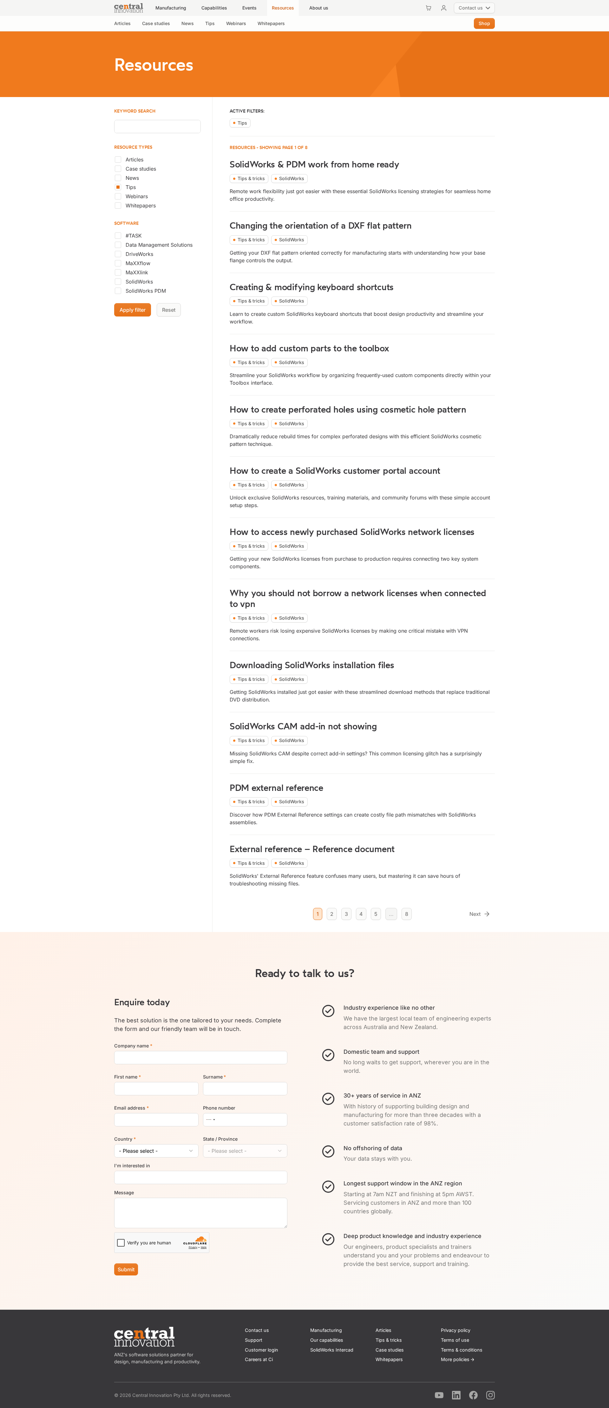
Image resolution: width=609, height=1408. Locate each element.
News (132, 178)
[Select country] (210, 1120)
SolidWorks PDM (146, 291)
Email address (131, 1108)
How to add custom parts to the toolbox (309, 348)
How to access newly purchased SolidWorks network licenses (352, 531)
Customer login (261, 1350)
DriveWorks (139, 254)
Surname (214, 1076)
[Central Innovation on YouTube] (439, 1395)
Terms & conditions (461, 1350)
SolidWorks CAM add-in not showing (303, 726)
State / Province (220, 1139)
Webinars (137, 196)
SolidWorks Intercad (331, 1350)
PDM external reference (276, 787)
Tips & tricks (389, 1340)
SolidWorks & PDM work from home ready (314, 164)
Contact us (257, 1330)
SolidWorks (139, 281)
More (455, 1359)
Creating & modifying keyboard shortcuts (312, 286)
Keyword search (134, 111)
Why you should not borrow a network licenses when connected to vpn (358, 598)
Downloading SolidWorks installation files (312, 664)
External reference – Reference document (312, 848)
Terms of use (455, 1340)
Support (253, 1340)
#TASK (134, 235)
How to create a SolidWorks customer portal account (335, 470)
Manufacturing (326, 1330)
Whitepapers (141, 205)
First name (127, 1076)
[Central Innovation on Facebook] (473, 1395)
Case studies (141, 169)
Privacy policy (455, 1330)
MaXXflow (138, 263)
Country (125, 1139)
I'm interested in (132, 1165)
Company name (133, 1045)
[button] (171, 8)
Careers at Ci (259, 1359)
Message (124, 1192)
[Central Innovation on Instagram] (490, 1395)
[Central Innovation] (128, 8)
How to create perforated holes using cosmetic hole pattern (348, 409)
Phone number (219, 1108)
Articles (134, 159)
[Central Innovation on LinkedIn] (456, 1395)
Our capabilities (326, 1340)
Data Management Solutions (159, 245)
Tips (131, 187)
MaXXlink (137, 272)
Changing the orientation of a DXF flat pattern (321, 225)
